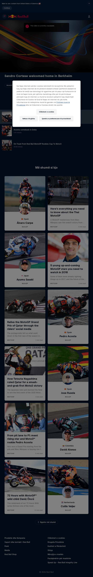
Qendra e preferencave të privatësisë (56, 118)
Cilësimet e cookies (46, 112)
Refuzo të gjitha (29, 118)
